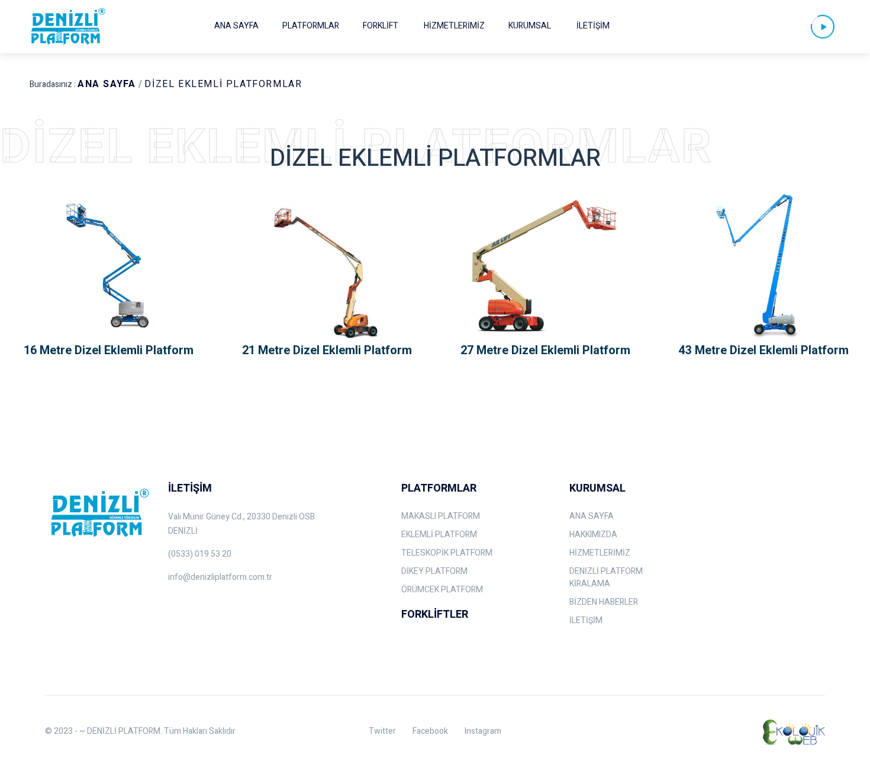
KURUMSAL (529, 26)
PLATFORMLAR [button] (310, 26)
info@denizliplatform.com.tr (220, 577)
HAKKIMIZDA (593, 534)
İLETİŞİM (593, 26)
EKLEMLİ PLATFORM (439, 534)
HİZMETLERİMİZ (454, 26)
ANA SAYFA (236, 26)
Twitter (382, 731)
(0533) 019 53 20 (199, 554)
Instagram (483, 731)
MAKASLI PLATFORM (440, 516)
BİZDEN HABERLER (603, 602)
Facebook (430, 731)
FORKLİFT (380, 26)
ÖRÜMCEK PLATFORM (442, 589)
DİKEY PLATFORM (434, 571)
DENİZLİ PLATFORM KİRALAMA (606, 577)
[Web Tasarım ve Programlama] (792, 731)
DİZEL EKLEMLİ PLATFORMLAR (223, 84)
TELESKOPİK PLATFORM (446, 553)
